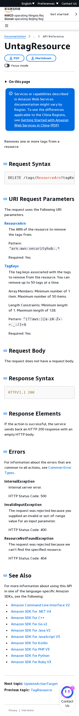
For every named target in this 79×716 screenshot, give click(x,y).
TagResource (41, 690)
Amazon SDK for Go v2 (29, 624)
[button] (17, 81)
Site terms (28, 710)
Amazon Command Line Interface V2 (40, 605)
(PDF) (54, 125)
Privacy (13, 710)
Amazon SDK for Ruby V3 (31, 662)
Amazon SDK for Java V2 (30, 630)
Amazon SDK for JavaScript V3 (35, 636)
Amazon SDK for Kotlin (29, 643)
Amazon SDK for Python (30, 655)
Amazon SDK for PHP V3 (30, 649)
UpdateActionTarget (41, 683)
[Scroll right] (76, 14)
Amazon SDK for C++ (27, 617)
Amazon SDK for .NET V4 (31, 611)
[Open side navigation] (7, 25)
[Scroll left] (47, 14)
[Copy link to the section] (5, 164)
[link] (53, 36)
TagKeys (11, 266)
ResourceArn (15, 223)
